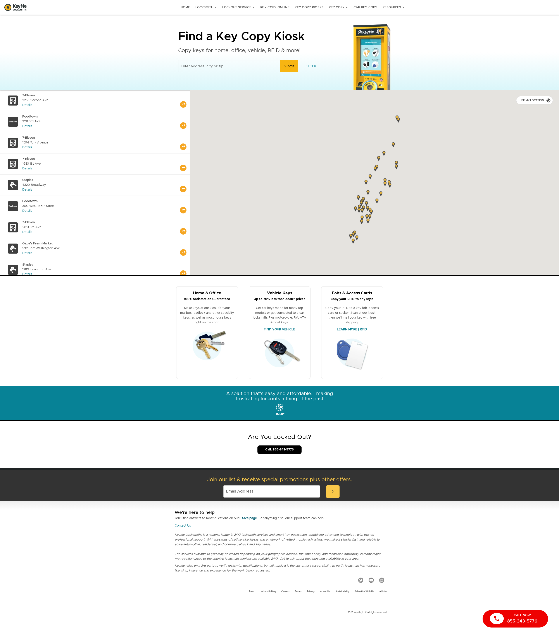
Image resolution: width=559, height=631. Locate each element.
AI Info (382, 591)
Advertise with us (364, 591)
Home (185, 7)
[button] (396, 167)
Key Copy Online (275, 7)
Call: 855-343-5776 (279, 449)
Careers (285, 591)
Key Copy (338, 7)
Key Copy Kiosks (309, 7)
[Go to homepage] (15, 7)
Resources (394, 7)
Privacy (311, 591)
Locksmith (206, 7)
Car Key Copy (365, 7)
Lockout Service (238, 7)
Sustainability (342, 591)
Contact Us (183, 525)
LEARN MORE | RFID (352, 329)
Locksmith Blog (268, 591)
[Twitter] (360, 580)
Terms (298, 591)
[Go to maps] (185, 100)
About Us (325, 591)
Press (251, 591)
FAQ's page (248, 518)
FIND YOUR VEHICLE (279, 329)
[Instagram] (381, 580)
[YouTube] (371, 580)
